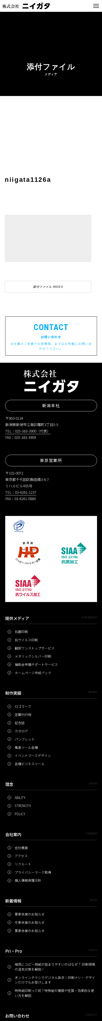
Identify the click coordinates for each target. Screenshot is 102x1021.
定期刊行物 (23, 714)
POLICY (20, 814)
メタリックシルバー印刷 (33, 656)
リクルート (23, 864)
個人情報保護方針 (28, 880)
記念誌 (20, 722)
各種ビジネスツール (30, 763)
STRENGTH (23, 805)
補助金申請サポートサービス (36, 664)
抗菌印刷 (21, 631)
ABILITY (20, 797)
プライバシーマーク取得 (33, 872)
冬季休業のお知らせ (30, 922)
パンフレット (25, 739)
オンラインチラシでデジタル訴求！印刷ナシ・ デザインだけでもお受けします (55, 980)
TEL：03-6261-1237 (20, 492)
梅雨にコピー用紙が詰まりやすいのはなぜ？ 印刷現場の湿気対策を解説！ (55, 967)
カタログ (21, 731)
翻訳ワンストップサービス (35, 648)
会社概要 (21, 847)
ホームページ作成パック (33, 672)
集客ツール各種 (26, 747)
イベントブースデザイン (33, 755)
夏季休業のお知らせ (30, 914)
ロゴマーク (23, 706)
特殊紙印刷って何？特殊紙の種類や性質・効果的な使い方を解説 (54, 993)
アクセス (21, 855)
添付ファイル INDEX (48, 286)
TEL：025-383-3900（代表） (28, 430)
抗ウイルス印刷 (26, 639)
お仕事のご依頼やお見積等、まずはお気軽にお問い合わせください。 (51, 337)
